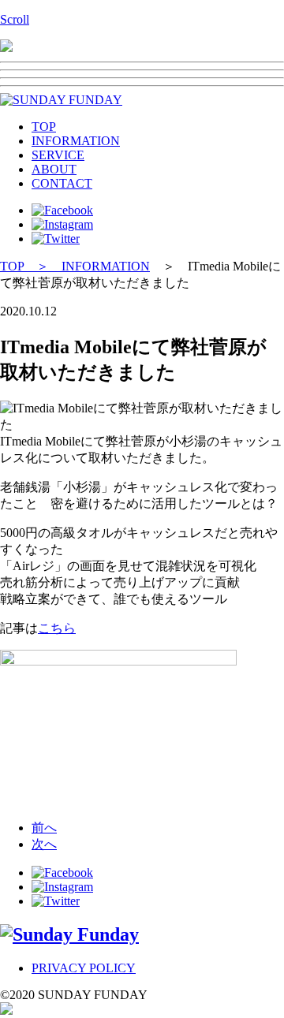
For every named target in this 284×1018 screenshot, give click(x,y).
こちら (57, 628)
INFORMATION (76, 140)
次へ (44, 844)
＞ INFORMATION (87, 266)
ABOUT (54, 169)
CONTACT (62, 183)
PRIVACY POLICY (84, 968)
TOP (44, 126)
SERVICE (58, 155)
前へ (44, 827)
